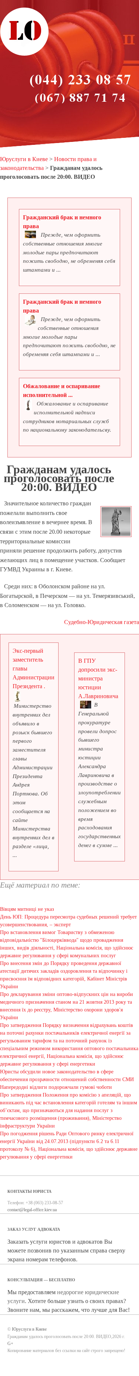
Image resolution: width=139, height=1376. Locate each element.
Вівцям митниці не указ (27, 909)
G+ (10, 1343)
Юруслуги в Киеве (24, 159)
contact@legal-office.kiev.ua (32, 1209)
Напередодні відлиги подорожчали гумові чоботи (56, 1087)
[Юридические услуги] (24, 54)
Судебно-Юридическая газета (101, 622)
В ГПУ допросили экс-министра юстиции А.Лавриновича (98, 678)
